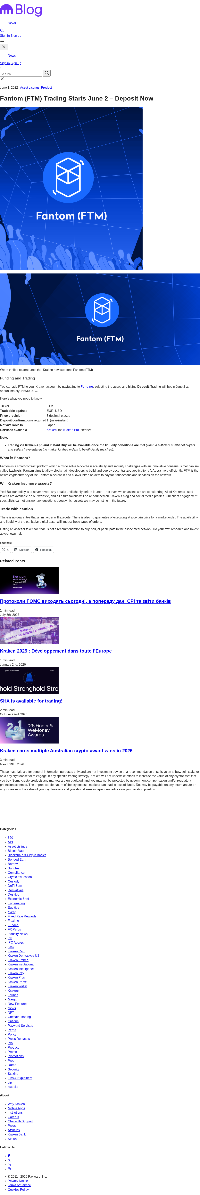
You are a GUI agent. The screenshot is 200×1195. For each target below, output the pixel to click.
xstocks (13, 1086)
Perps (12, 1030)
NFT (11, 1012)
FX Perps (14, 929)
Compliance (16, 872)
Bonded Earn (17, 859)
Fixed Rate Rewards (22, 916)
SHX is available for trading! (31, 700)
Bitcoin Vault (16, 850)
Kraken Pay (16, 973)
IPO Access (16, 942)
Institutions (15, 1112)
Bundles (13, 868)
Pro (10, 1043)
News (12, 23)
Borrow (13, 864)
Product (46, 87)
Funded (13, 925)
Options (13, 1021)
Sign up (16, 35)
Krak (11, 947)
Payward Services (20, 1025)
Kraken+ (14, 990)
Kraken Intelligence (21, 969)
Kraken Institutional (21, 964)
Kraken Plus (16, 977)
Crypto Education (20, 877)
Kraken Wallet (17, 986)
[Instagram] (9, 1169)
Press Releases (19, 1038)
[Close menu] (4, 47)
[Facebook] (9, 1156)
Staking (13, 1073)
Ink (10, 938)
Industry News (18, 934)
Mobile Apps (16, 1108)
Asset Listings (29, 87)
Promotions (16, 1056)
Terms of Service (19, 1185)
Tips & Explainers (20, 1078)
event (11, 912)
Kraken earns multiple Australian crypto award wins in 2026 (66, 750)
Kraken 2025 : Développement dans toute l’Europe (56, 651)
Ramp (12, 1065)
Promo (12, 1051)
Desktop (13, 894)
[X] (9, 1160)
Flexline (13, 920)
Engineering (16, 903)
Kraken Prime (17, 982)
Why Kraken (16, 1104)
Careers (13, 1117)
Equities (13, 907)
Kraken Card (16, 951)
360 (10, 837)
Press (12, 1125)
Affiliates (14, 1130)
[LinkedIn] (9, 1164)
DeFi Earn (15, 885)
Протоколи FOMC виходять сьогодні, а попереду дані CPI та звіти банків (85, 601)
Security (13, 1069)
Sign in (5, 35)
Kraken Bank (17, 1134)
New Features (17, 1003)
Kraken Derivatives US (23, 955)
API (10, 842)
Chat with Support (20, 1121)
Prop (11, 1060)
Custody (13, 881)
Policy (12, 1034)
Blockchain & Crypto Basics (27, 855)
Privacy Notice (18, 1181)
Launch (13, 995)
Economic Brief (18, 898)
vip (10, 1082)
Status (12, 1139)
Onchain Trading (19, 1017)
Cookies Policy (18, 1189)
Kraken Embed (18, 960)
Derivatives (15, 890)
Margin (12, 999)
